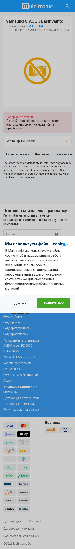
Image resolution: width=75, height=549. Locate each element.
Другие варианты (20, 304)
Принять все (53, 303)
